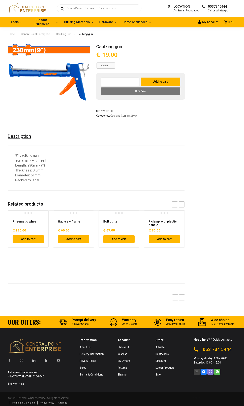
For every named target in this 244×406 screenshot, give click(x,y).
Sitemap (62, 402)
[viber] (210, 372)
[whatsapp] (217, 372)
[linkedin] (34, 360)
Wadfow (132, 116)
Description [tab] (19, 136)
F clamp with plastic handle (163, 223)
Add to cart (160, 81)
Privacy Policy (47, 402)
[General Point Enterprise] (27, 8)
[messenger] (204, 372)
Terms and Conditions (23, 402)
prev (175, 204)
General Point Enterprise (35, 34)
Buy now (140, 91)
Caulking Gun (63, 34)
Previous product (175, 297)
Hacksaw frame (69, 221)
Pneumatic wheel (25, 221)
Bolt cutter (111, 221)
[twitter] (46, 360)
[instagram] (21, 360)
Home (11, 34)
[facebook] (9, 360)
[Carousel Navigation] (178, 204)
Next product (182, 297)
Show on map (16, 384)
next (182, 204)
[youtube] (58, 360)
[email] (197, 372)
